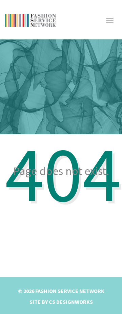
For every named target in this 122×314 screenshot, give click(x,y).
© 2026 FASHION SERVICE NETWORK (61, 290)
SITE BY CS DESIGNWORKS (61, 301)
